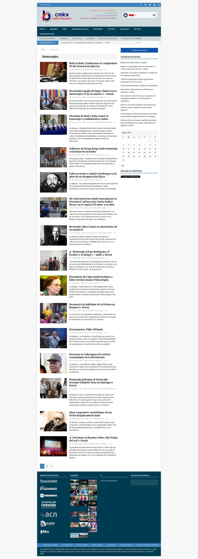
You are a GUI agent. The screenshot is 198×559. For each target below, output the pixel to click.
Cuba (64, 29)
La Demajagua (67, 545)
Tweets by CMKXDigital (108, 481)
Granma (54, 29)
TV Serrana (111, 545)
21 (145, 152)
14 (145, 149)
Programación (47, 34)
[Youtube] (154, 5)
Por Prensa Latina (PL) (97, 155)
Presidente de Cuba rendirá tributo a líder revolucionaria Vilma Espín (90, 278)
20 (139, 152)
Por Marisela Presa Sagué (94, 310)
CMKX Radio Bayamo (50, 545)
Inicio (42, 29)
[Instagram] (150, 5)
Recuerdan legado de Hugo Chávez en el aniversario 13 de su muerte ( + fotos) (93, 92)
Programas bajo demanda (131, 38)
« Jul (122, 166)
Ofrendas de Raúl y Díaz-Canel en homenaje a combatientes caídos (89, 117)
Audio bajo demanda (47, 38)
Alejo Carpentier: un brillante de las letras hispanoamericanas (90, 414)
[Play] (125, 15)
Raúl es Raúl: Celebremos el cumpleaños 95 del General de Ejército (93, 65)
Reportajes (64, 38)
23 (155, 152)
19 (134, 152)
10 (123, 149)
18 (129, 152)
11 (129, 149)
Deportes (98, 29)
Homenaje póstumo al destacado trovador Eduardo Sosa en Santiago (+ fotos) (91, 382)
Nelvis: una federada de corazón (134, 62)
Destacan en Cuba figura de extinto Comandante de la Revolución (90, 356)
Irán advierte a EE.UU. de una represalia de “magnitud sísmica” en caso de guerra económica (138, 98)
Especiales (90, 38)
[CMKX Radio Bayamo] (56, 16)
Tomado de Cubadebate (93, 69)
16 (155, 149)
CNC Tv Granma (82, 545)
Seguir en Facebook (139, 50)
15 (150, 149)
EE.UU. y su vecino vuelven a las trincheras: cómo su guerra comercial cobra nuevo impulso (138, 107)
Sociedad (124, 29)
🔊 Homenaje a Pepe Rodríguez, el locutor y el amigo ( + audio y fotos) (90, 253)
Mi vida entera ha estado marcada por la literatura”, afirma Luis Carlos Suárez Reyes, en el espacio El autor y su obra (93, 201)
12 (134, 149)
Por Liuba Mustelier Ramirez (95, 97)
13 (139, 149)
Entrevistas (77, 38)
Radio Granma (97, 545)
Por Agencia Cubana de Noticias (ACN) (98, 122)
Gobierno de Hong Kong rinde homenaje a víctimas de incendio (93, 150)
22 (150, 152)
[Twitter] (145, 5)
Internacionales (80, 29)
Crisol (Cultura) (126, 545)
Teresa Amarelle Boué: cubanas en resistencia (139, 86)
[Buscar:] (146, 43)
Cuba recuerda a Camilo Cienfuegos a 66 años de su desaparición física (93, 175)
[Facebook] (141, 5)
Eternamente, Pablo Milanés (86, 329)
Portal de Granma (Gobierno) (148, 545)
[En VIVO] (159, 5)
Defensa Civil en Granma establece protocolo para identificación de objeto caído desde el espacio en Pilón (138, 122)
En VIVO (137, 29)
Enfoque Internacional (108, 38)
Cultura (111, 29)
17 (123, 152)
